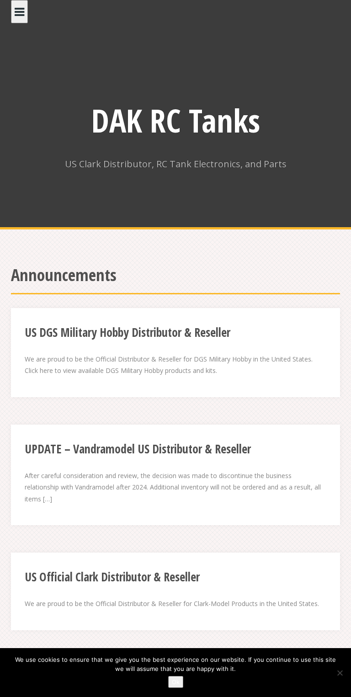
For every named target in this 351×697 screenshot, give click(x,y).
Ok (176, 682)
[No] (339, 672)
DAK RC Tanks (175, 120)
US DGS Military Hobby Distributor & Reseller (127, 332)
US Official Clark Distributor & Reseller (112, 577)
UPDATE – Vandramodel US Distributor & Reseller (138, 449)
